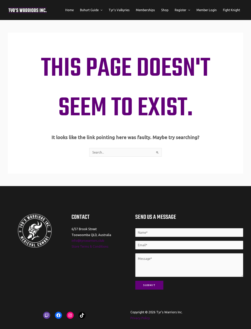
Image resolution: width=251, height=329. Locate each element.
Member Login (206, 10)
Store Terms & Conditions (90, 246)
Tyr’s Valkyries (119, 10)
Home (69, 10)
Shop (164, 10)
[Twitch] (46, 315)
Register (180, 10)
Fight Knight (231, 10)
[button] (101, 10)
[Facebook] (58, 315)
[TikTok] (81, 315)
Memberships (145, 10)
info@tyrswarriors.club (88, 240)
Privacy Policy (140, 318)
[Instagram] (70, 315)
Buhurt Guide (89, 10)
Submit (149, 285)
